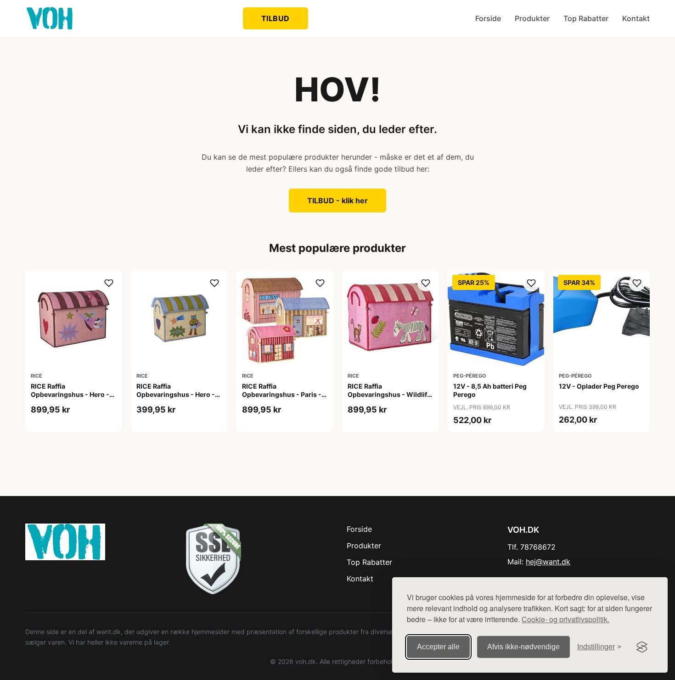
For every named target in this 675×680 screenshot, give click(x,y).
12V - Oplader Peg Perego (599, 386)
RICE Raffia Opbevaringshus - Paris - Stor (281, 394)
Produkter (532, 18)
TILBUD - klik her (337, 200)
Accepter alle (438, 647)
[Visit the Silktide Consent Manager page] (642, 647)
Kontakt (636, 18)
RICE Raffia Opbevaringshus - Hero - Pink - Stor (70, 394)
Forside (488, 18)
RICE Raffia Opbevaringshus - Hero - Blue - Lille (175, 394)
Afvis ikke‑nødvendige (523, 647)
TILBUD (275, 18)
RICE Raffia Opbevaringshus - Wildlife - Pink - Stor (389, 394)
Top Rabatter (585, 18)
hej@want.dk (548, 561)
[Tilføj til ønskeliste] (109, 283)
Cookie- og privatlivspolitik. (565, 619)
